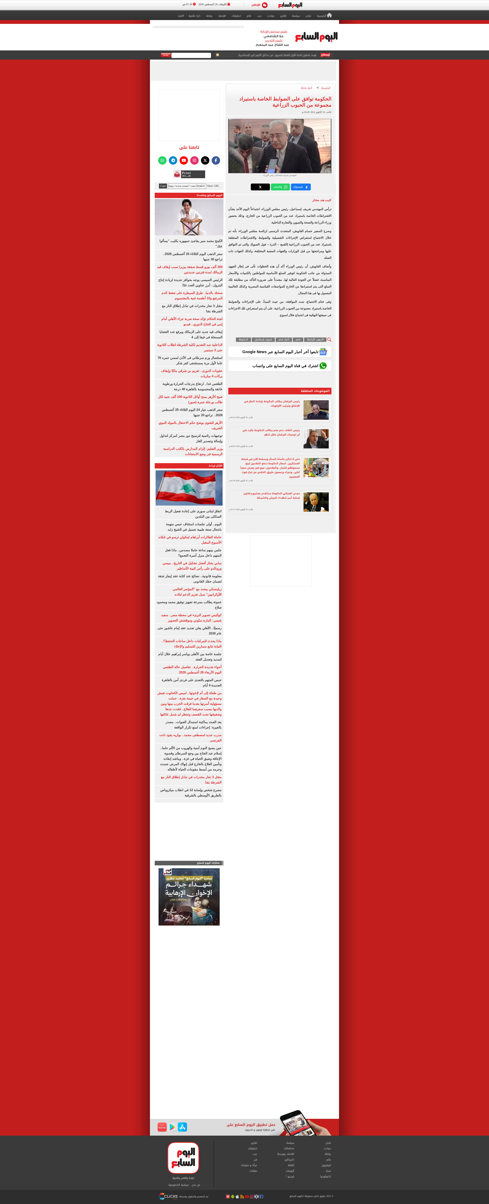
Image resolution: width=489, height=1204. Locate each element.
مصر (298, 339)
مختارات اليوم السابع (208, 863)
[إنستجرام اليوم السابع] (194, 160)
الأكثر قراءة (216, 465)
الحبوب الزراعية (315, 339)
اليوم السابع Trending (210, 195)
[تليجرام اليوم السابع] (173, 160)
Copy (163, 186)
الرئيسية (325, 88)
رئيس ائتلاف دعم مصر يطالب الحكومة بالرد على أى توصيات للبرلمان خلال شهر (271, 432)
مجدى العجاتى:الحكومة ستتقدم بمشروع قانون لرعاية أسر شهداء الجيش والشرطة (271, 495)
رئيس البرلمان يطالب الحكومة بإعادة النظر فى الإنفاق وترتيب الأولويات (272, 403)
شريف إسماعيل (263, 339)
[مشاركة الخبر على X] (260, 187)
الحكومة (243, 339)
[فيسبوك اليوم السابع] (216, 160)
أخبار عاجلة (306, 88)
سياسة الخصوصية (178, 1185)
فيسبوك (298, 186)
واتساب (277, 186)
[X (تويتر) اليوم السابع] (205, 160)
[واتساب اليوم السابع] (162, 160)
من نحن (196, 1185)
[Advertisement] (244, 1079)
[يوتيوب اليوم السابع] (184, 160)
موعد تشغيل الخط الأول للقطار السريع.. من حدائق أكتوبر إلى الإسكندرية (277, 55)
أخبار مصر (284, 339)
